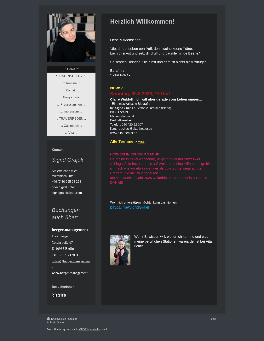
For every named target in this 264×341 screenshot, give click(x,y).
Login (214, 318)
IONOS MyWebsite (89, 329)
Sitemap (72, 318)
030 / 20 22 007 (132, 124)
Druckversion (58, 318)
